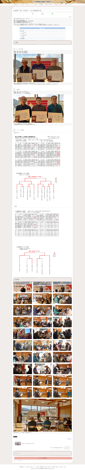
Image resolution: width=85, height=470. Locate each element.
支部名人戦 (23, 35)
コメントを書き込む (43, 458)
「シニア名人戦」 (24, 32)
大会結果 (16, 436)
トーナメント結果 (24, 34)
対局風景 (23, 38)
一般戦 (23, 36)
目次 (42, 28)
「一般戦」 (22, 33)
